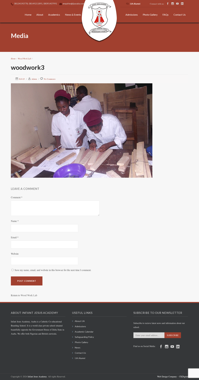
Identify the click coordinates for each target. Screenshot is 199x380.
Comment (16, 197)
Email (15, 237)
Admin (34, 79)
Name (15, 221)
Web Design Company (167, 376)
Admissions (131, 14)
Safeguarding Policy (84, 337)
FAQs (165, 14)
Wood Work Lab (24, 58)
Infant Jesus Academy (37, 376)
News (77, 347)
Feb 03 (22, 79)
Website (15, 253)
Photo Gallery (150, 14)
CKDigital (183, 376)
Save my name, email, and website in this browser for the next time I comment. (53, 270)
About (39, 14)
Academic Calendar (84, 331)
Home (28, 14)
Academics (54, 14)
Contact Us (180, 14)
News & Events (73, 14)
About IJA (80, 321)
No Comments (50, 79)
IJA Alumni (135, 3)
